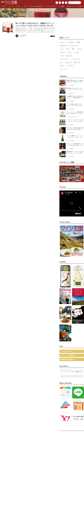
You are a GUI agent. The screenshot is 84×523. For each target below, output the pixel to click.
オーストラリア (64, 59)
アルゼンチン (68, 62)
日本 (73, 49)
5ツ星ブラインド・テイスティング (69, 45)
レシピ (61, 49)
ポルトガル (69, 55)
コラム (67, 49)
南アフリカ (77, 62)
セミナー (62, 42)
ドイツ (61, 55)
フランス (79, 49)
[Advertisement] (71, 26)
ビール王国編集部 (22, 35)
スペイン (69, 52)
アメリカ (76, 52)
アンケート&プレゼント (66, 351)
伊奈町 (5, 13)
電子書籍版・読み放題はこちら (68, 359)
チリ (61, 62)
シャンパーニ (63, 69)
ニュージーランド (75, 59)
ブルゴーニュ (70, 65)
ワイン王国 (70, 42)
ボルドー (62, 65)
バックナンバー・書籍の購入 (67, 355)
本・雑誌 (77, 42)
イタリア (62, 52)
